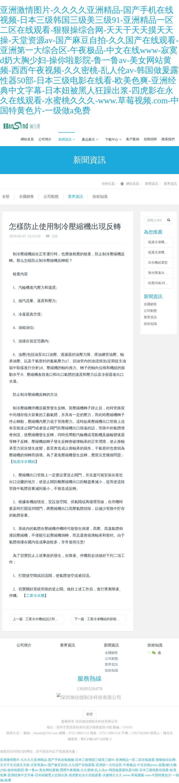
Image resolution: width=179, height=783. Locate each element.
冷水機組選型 (158, 262)
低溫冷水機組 (24, 462)
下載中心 (111, 139)
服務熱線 (89, 678)
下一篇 (98, 619)
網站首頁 (27, 139)
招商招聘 (150, 139)
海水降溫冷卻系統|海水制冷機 (158, 273)
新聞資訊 (65, 139)
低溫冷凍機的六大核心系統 (158, 242)
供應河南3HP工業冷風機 (158, 283)
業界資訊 (170, 183)
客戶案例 (132, 139)
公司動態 (51, 196)
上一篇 (39, 619)
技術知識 (100, 196)
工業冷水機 (35, 596)
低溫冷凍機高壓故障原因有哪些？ (158, 252)
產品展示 (88, 139)
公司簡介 (45, 139)
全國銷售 (26, 196)
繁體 (89, 714)
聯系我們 (168, 139)
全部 (6, 196)
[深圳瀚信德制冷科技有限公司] (21, 125)
